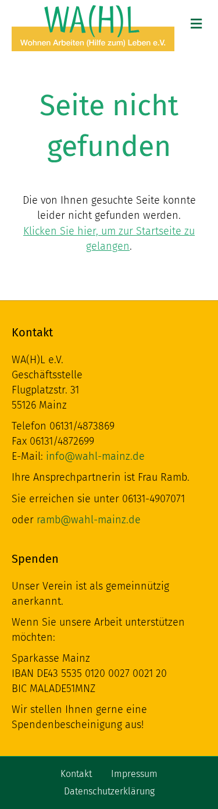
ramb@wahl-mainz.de (89, 519)
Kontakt (76, 773)
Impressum (134, 773)
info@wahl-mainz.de (95, 456)
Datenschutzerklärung (109, 791)
